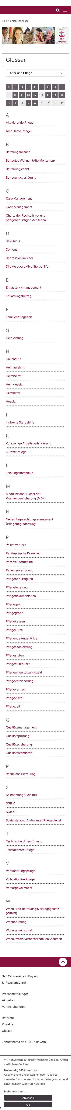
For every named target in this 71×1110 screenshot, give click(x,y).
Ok (28, 1104)
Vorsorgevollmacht (19, 888)
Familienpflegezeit (19, 317)
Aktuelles (8, 1000)
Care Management (19, 198)
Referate (8, 1018)
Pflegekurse (14, 630)
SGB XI (11, 812)
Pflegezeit (13, 706)
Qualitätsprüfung (17, 736)
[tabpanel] (35, 35)
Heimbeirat (13, 376)
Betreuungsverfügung (21, 177)
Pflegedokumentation (21, 596)
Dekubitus (13, 241)
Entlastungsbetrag (18, 296)
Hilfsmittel (13, 393)
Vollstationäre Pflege (20, 879)
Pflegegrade (14, 613)
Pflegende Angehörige (21, 638)
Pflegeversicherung (19, 681)
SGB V (10, 803)
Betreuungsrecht (17, 169)
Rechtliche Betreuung (21, 774)
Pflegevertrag (15, 689)
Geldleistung (14, 338)
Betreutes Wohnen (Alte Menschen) (30, 160)
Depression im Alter (19, 258)
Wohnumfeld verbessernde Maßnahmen (34, 939)
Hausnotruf (13, 359)
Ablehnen (28, 1097)
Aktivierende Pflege (20, 122)
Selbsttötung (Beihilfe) (21, 795)
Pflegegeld (13, 604)
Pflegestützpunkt (18, 664)
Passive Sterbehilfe (19, 562)
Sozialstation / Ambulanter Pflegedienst (33, 820)
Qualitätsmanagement (21, 727)
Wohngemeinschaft (19, 930)
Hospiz (11, 401)
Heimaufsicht (15, 367)
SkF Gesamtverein (14, 983)
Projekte (7, 1024)
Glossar (7, 1031)
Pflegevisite (14, 698)
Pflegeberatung (17, 587)
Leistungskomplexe (19, 473)
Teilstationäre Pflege (20, 850)
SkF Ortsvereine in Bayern (20, 976)
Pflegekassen (15, 621)
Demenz (11, 249)
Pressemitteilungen (15, 994)
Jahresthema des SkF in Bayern (24, 1042)
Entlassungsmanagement (23, 287)
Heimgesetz (14, 384)
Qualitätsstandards (19, 753)
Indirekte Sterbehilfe (20, 422)
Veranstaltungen (13, 1007)
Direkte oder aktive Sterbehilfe (27, 266)
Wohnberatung (16, 922)
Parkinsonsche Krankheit (23, 553)
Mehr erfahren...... (15, 1091)
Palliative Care (16, 545)
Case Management (19, 207)
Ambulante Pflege (18, 131)
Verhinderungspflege (20, 871)
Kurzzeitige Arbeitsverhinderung (28, 443)
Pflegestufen (15, 655)
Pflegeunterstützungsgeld (24, 672)
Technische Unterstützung (24, 841)
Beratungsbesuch (18, 152)
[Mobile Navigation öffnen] (65, 10)
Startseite (23, 20)
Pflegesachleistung (19, 647)
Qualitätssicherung (19, 744)
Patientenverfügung (20, 570)
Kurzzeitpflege (16, 452)
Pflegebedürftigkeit (19, 579)
